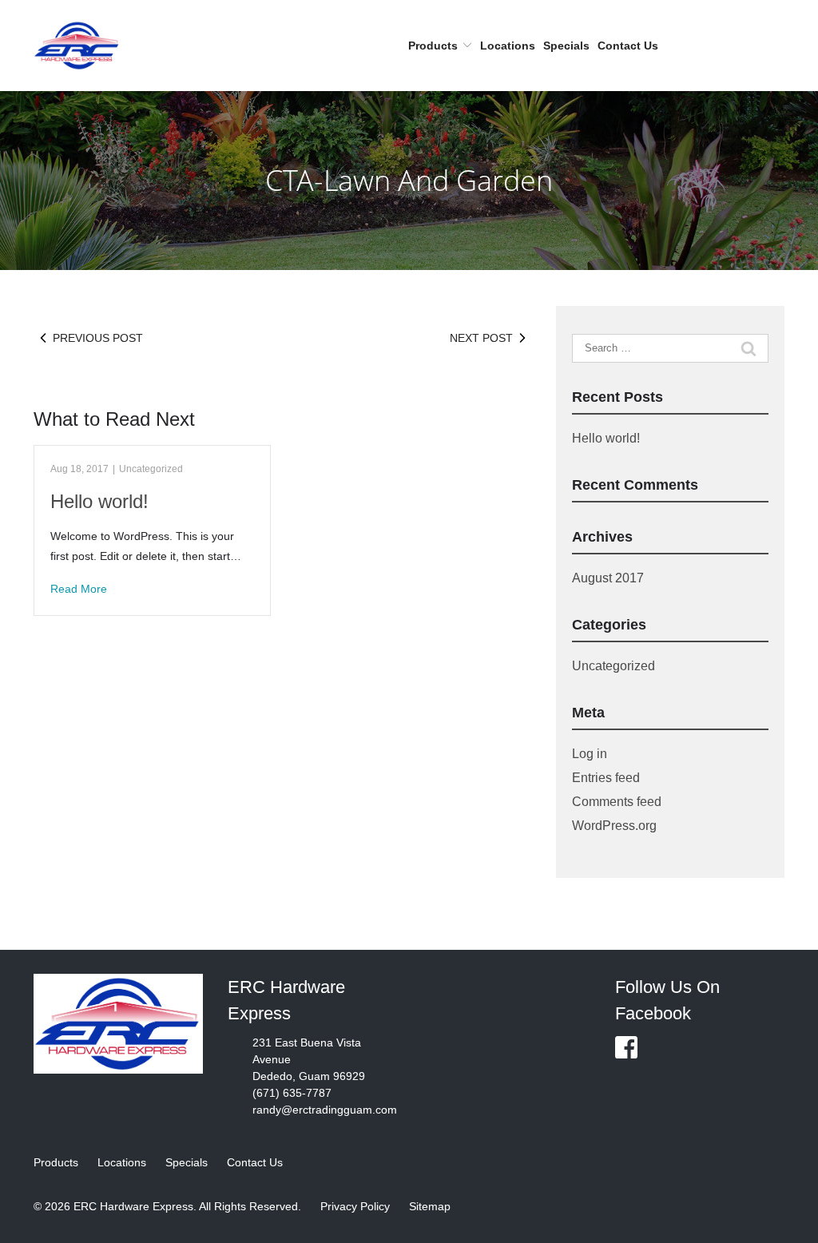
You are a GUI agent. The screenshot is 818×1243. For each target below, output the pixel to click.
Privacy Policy (355, 1206)
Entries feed (606, 777)
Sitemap (430, 1206)
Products (433, 45)
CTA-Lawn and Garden (409, 180)
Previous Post (98, 338)
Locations (507, 45)
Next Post (481, 338)
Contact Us (628, 45)
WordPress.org (614, 825)
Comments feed (616, 801)
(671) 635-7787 (292, 1092)
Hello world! (99, 501)
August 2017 (608, 578)
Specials (566, 45)
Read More (78, 588)
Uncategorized (151, 469)
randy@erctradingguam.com (324, 1109)
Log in (589, 753)
